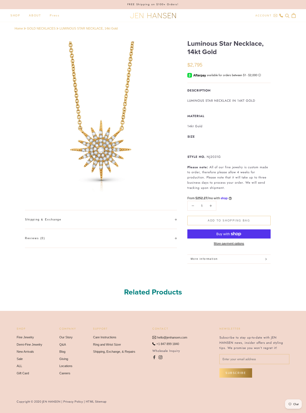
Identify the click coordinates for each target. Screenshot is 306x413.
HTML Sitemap (96, 401)
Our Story (66, 337)
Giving (63, 359)
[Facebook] (154, 357)
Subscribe (235, 373)
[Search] (287, 15)
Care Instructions (104, 337)
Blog (62, 351)
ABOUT (35, 15)
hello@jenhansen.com (172, 337)
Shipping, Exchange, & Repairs (114, 351)
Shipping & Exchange (43, 219)
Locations (65, 366)
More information (204, 258)
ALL (19, 366)
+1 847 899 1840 (167, 344)
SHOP (15, 15)
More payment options (229, 243)
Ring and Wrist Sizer (107, 344)
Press (55, 15)
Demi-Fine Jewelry (29, 344)
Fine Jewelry (25, 337)
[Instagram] (160, 357)
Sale (20, 359)
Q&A (62, 344)
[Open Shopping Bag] (294, 15)
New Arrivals (25, 351)
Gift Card (23, 373)
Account (263, 15)
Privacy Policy (73, 401)
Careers (64, 373)
